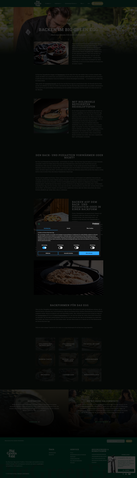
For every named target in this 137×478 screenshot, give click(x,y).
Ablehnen (48, 253)
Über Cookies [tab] (90, 228)
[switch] (60, 248)
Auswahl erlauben (68, 253)
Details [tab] (68, 228)
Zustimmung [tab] (47, 228)
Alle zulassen (89, 253)
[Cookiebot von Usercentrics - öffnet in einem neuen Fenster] (93, 224)
